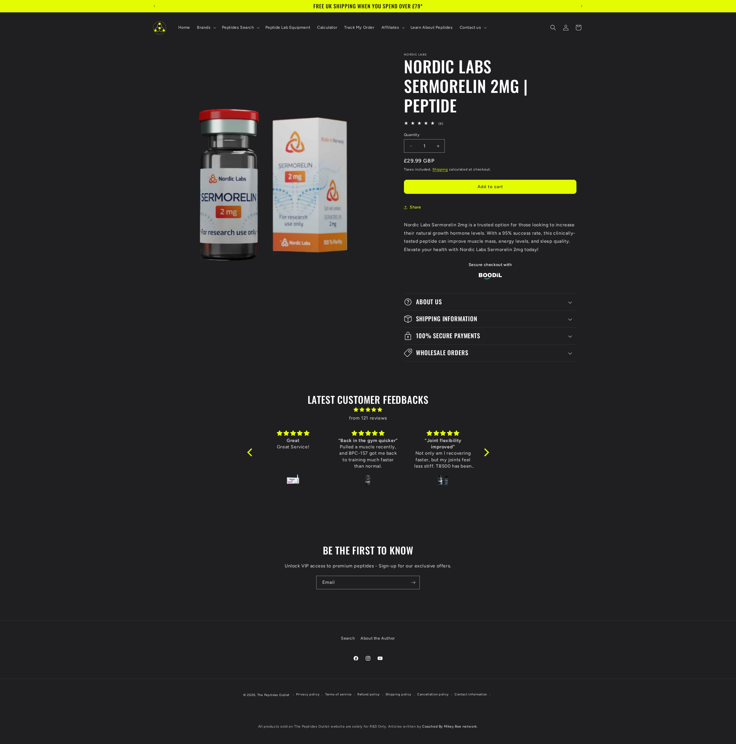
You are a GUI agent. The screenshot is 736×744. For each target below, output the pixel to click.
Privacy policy (307, 694)
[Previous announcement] (154, 6)
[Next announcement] (581, 6)
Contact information (471, 694)
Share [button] (415, 207)
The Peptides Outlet (273, 695)
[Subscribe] (413, 582)
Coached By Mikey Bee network (449, 726)
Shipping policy (399, 694)
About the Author (378, 638)
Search (348, 638)
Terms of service (338, 694)
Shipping (440, 169)
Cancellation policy (433, 694)
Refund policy (368, 694)
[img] (368, 410)
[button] (205, 28)
